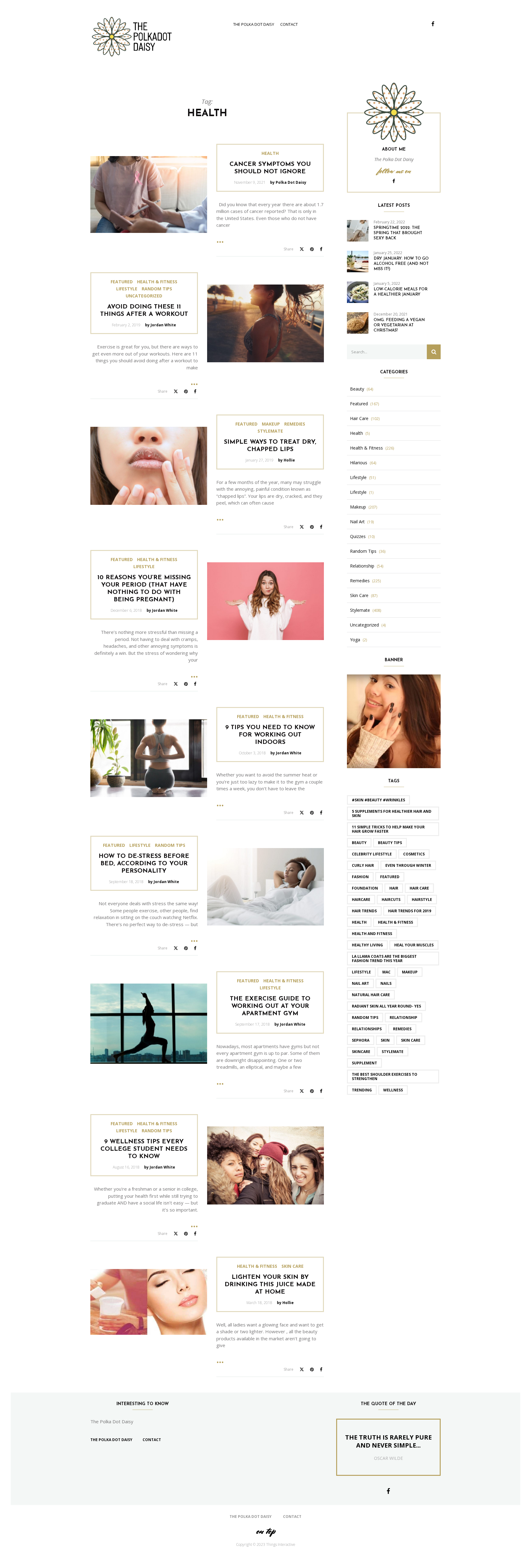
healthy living (367, 945)
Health (270, 153)
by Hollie (286, 460)
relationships (367, 1028)
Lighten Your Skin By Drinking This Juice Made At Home (270, 1284)
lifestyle (361, 972)
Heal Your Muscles (414, 945)
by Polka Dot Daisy (288, 182)
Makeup (271, 424)
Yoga (355, 639)
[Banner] (394, 720)
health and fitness (372, 933)
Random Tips (157, 289)
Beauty (357, 389)
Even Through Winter (408, 865)
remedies (402, 1028)
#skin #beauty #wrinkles (378, 800)
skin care (410, 1040)
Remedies (294, 424)
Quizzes (358, 536)
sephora (360, 1040)
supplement (364, 1063)
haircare (361, 899)
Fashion (360, 876)
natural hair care (371, 994)
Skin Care (292, 1266)
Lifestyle (126, 289)
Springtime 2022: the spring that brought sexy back (398, 233)
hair (393, 888)
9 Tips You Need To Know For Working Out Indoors (270, 735)
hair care (419, 888)
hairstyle (422, 899)
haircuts (391, 899)
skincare (361, 1051)
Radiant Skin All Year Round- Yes (386, 1006)
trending (362, 1090)
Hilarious (358, 463)
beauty (359, 842)
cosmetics (414, 854)
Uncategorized (144, 296)
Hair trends (364, 911)
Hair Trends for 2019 (409, 911)
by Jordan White (160, 325)
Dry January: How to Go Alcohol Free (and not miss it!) (401, 264)
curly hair (363, 865)
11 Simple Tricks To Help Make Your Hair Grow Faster (388, 829)
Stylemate (270, 431)
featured (389, 876)
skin (385, 1040)
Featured (122, 282)
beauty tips (390, 842)
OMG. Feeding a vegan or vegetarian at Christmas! (399, 325)
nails (385, 983)
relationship (403, 1017)
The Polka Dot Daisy (253, 24)
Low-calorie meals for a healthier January (400, 292)
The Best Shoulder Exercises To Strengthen (384, 1076)
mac (386, 972)
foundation (365, 888)
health (359, 922)
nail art (360, 983)
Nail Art (357, 522)
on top (265, 1531)
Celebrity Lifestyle (372, 854)
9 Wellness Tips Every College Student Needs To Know (143, 1149)
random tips (365, 1017)
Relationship (362, 566)
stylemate (392, 1051)
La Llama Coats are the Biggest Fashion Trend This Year (384, 958)
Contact (289, 24)
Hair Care (359, 418)
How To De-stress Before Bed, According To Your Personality (144, 863)
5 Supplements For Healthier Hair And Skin (391, 813)
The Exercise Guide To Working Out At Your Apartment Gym (270, 1006)
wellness (393, 1090)
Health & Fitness (157, 282)
